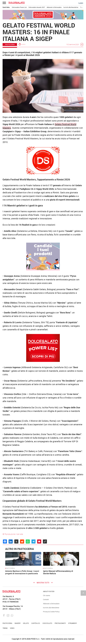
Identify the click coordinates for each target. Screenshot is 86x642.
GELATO (26, 623)
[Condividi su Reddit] (22, 541)
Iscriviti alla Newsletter (70, 7)
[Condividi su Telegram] (33, 541)
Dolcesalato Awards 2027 (37, 7)
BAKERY (18, 623)
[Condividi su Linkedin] (11, 541)
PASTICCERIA (10, 44)
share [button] (82, 44)
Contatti (46, 599)
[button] (4, 3)
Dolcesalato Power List (19, 7)
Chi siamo (46, 595)
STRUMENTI (72, 623)
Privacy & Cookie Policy (51, 612)
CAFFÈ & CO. (35, 623)
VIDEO (12, 628)
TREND (5, 628)
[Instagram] (8, 615)
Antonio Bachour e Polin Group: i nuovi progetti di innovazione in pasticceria (22, 572)
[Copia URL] (45, 541)
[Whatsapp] (12, 615)
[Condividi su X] (16, 541)
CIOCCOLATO (47, 623)
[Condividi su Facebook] (5, 541)
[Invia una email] (39, 541)
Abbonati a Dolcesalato (54, 7)
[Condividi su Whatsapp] (28, 541)
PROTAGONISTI (60, 623)
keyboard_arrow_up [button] (83, 593)
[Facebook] (4, 615)
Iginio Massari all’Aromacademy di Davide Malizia (58, 572)
